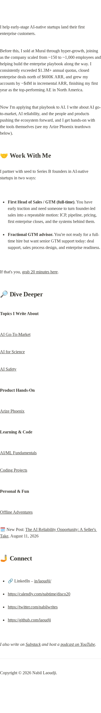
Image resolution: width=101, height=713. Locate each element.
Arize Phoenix (12, 411)
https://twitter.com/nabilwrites (33, 607)
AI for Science (12, 351)
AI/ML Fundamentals (18, 453)
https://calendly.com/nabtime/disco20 (39, 594)
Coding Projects (13, 470)
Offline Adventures (16, 512)
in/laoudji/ (42, 581)
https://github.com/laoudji (29, 620)
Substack (33, 644)
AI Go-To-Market (15, 334)
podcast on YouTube (78, 644)
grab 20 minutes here (40, 272)
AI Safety (8, 369)
